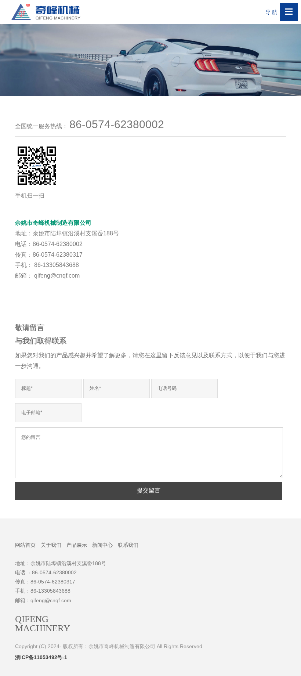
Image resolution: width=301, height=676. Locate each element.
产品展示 (76, 545)
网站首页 (25, 545)
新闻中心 (102, 545)
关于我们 (51, 545)
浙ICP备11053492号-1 (41, 657)
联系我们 (128, 545)
